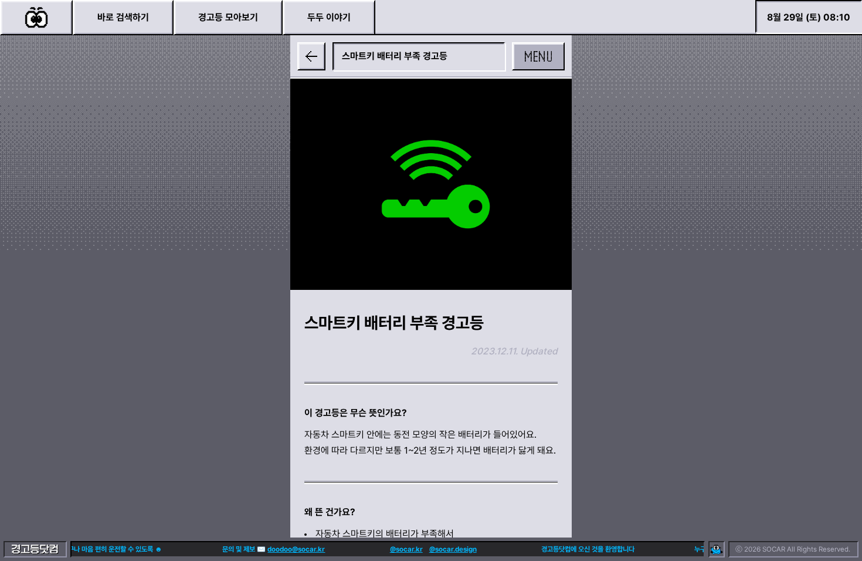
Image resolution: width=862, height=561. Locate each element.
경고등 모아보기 (228, 17)
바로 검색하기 (123, 17)
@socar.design (448, 549)
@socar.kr (401, 549)
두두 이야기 (329, 17)
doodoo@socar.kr (292, 549)
